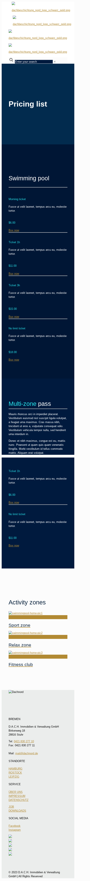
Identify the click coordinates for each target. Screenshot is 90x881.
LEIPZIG (14, 776)
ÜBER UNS (16, 792)
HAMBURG (15, 768)
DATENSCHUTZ (18, 800)
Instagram (15, 829)
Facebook (15, 825)
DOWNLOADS (17, 810)
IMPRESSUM (17, 796)
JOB (11, 806)
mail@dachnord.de (26, 753)
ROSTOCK (15, 772)
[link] (55, 61)
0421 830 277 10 (24, 741)
